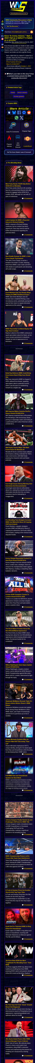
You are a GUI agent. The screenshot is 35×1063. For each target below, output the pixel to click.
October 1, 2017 (26, 66)
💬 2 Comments (27, 754)
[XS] (13, 32)
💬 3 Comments (27, 1055)
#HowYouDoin (11, 62)
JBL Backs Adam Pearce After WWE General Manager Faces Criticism (18, 1040)
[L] (19, 32)
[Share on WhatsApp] (16, 117)
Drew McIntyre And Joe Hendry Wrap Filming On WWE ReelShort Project (18, 293)
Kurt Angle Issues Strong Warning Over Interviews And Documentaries (19, 485)
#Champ (18, 62)
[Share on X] (21, 117)
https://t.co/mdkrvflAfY (13, 64)
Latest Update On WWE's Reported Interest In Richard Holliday (17, 221)
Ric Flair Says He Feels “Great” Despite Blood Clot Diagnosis (19, 1006)
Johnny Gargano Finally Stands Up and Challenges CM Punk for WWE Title (19, 821)
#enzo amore (22, 92)
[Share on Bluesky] (14, 112)
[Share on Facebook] (19, 112)
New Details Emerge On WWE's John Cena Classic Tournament (18, 257)
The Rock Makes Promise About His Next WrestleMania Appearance (18, 629)
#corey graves (19, 96)
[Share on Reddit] (29, 112)
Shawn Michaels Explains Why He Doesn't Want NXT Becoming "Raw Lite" (17, 741)
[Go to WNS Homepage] (19, 7)
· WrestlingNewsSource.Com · (18, 13)
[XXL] (25, 32)
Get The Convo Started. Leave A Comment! (19, 152)
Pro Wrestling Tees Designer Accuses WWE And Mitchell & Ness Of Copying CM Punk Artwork (18, 522)
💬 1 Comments (27, 235)
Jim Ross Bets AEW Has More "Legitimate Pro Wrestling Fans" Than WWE (18, 962)
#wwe (13, 92)
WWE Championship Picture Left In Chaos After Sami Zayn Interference (18, 857)
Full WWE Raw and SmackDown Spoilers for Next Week (16, 776)
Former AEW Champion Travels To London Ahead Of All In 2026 (17, 595)
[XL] (21, 32)
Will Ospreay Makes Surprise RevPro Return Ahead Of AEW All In (18, 412)
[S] (15, 32)
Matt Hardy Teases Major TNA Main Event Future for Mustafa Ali (17, 448)
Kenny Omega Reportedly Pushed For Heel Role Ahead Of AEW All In (19, 559)
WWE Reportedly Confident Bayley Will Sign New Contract (19, 330)
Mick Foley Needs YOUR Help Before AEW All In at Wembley (18, 185)
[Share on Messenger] (24, 112)
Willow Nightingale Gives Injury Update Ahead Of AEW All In (19, 666)
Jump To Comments (12, 132)
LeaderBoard (27, 146)
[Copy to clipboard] (9, 112)
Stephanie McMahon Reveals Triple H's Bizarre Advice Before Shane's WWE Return (19, 703)
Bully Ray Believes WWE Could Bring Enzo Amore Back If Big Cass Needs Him (18, 375)
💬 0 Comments (27, 198)
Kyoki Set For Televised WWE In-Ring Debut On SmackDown (18, 927)
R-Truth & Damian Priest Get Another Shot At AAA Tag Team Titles (18, 891)
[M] (17, 32)
